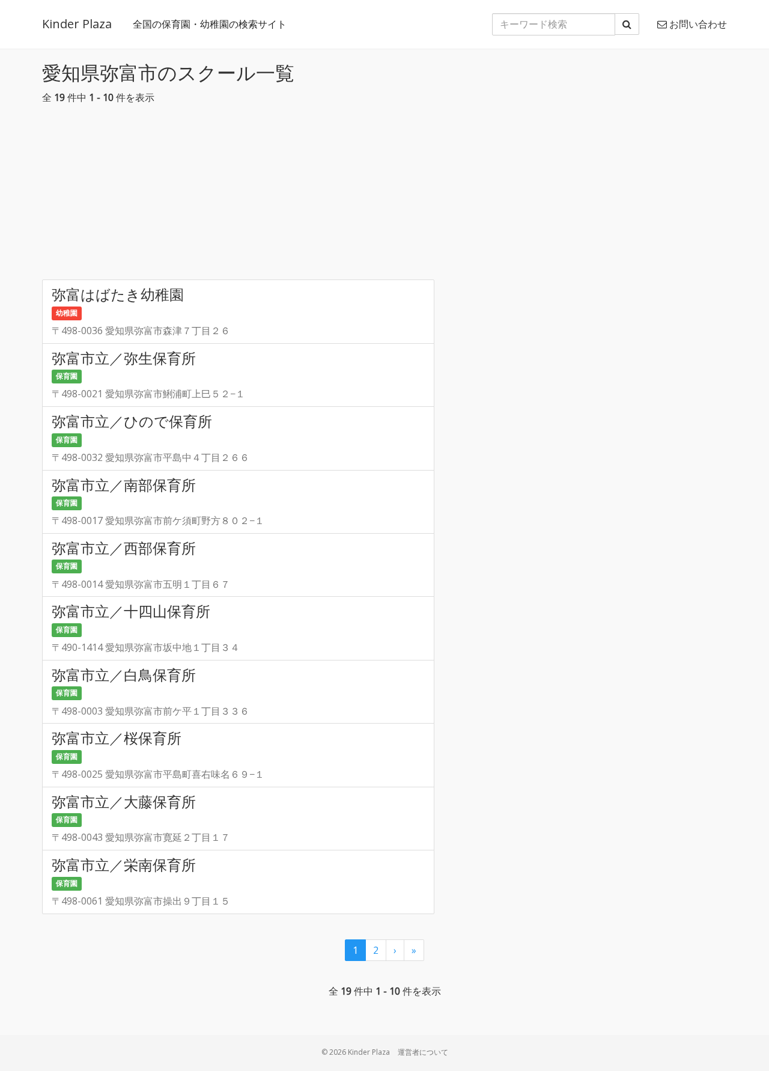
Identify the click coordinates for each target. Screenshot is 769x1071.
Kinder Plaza (77, 24)
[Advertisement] (384, 195)
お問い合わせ (697, 24)
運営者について (423, 1052)
